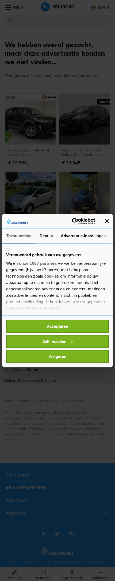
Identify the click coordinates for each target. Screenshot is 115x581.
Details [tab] (46, 236)
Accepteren (57, 326)
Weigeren (57, 356)
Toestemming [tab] (19, 236)
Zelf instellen (54, 341)
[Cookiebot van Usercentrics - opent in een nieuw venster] (72, 221)
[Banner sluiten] (107, 221)
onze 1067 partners (38, 263)
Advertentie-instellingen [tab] (83, 236)
